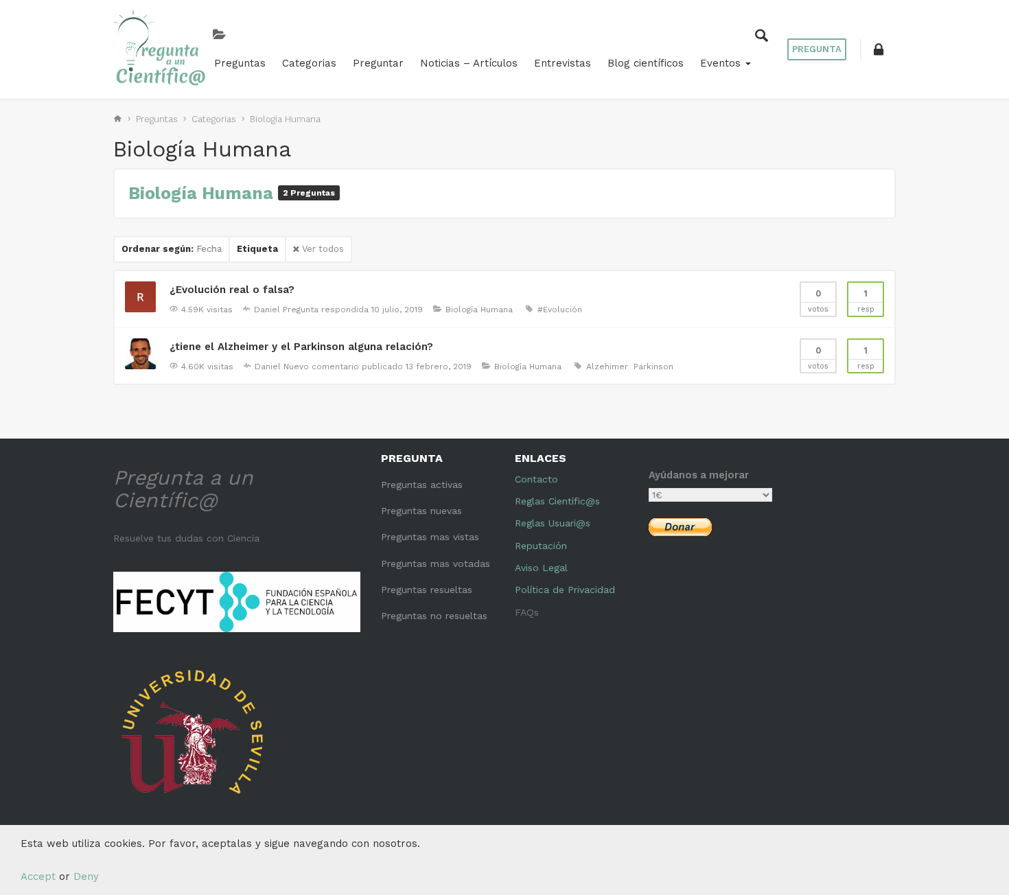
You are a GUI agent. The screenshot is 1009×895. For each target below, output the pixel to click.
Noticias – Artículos (469, 63)
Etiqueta (257, 249)
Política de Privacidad (565, 589)
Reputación (541, 545)
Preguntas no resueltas (434, 615)
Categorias (309, 63)
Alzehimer (607, 366)
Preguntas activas (422, 484)
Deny (86, 876)
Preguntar (378, 63)
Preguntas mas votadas (435, 563)
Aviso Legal (541, 567)
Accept (38, 876)
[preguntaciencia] (159, 48)
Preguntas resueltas (426, 589)
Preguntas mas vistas (430, 536)
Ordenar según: (171, 249)
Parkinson (653, 366)
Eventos (722, 63)
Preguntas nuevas (421, 510)
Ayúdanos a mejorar (699, 475)
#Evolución (559, 309)
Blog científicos (645, 63)
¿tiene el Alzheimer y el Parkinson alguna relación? (301, 346)
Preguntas (240, 63)
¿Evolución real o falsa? (232, 289)
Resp (865, 301)
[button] (878, 49)
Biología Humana (285, 119)
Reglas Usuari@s (552, 523)
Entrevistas (562, 63)
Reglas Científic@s (557, 501)
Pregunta (817, 49)
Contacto (536, 479)
